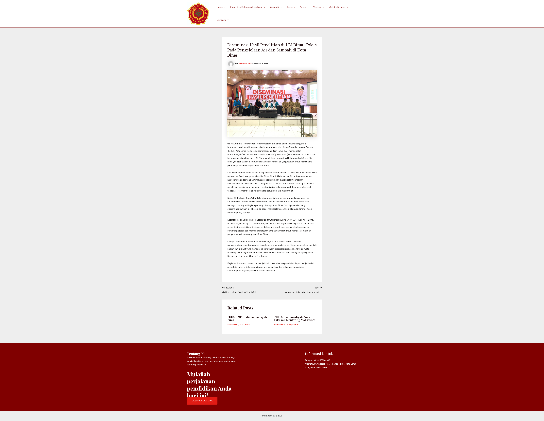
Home (220, 7)
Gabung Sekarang (202, 400)
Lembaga (221, 19)
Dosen (303, 7)
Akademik (274, 7)
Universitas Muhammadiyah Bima (246, 7)
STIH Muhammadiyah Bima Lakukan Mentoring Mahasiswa (294, 318)
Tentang (317, 7)
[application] (224, 7)
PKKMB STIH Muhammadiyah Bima (247, 318)
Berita (289, 7)
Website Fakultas (337, 7)
